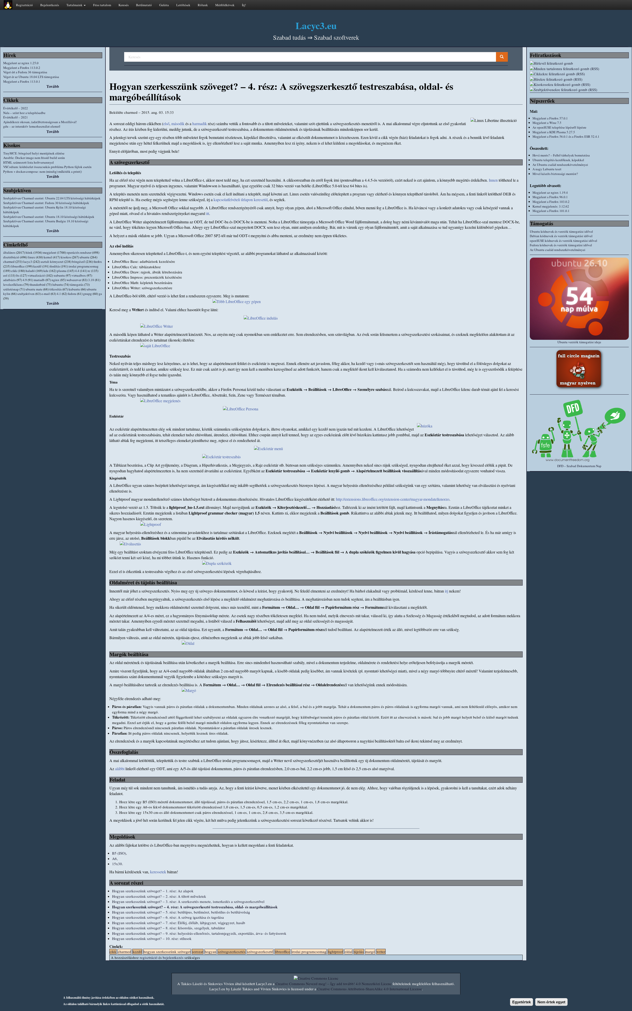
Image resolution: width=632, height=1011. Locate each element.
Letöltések (183, 5)
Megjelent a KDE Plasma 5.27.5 (554, 132)
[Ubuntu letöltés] (579, 299)
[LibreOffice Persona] (316, 409)
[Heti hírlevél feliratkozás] (579, 63)
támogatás (76, 284)
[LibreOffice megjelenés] (316, 401)
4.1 (59, 293)
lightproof (335, 951)
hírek (29, 252)
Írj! (244, 5)
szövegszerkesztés (231, 951)
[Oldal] (316, 643)
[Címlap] (8, 4)
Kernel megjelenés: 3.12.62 (551, 206)
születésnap (11, 289)
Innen (493, 180)
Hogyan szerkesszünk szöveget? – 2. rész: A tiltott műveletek (159, 896)
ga (100, 293)
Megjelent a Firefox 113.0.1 (21, 81)
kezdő (37, 266)
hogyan (210, 951)
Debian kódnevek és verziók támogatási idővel (561, 236)
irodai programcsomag (84, 266)
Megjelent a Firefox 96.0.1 (550, 197)
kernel (48, 257)
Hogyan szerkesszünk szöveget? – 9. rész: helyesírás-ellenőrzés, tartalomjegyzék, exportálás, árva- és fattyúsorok (199, 933)
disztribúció (11, 257)
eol (5, 275)
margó (370, 951)
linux (31, 257)
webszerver (73, 280)
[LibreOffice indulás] (316, 318)
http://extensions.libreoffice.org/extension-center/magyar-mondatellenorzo (392, 499)
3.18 (91, 280)
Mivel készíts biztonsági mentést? (555, 174)
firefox (98, 261)
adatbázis (9, 280)
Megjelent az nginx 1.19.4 (550, 192)
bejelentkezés (173, 957)
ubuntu (84, 257)
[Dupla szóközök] (316, 563)
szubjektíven (26, 293)
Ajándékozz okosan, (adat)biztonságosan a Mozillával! (40, 122)
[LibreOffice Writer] (316, 326)
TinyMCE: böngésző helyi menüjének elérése (33, 153)
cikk (14, 270)
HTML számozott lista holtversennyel (28, 162)
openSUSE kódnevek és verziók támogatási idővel (563, 240)
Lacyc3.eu (316, 25)
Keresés (123, 5)
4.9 (25, 280)
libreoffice (18, 266)
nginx (55, 280)
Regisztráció (24, 5)
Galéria (164, 5)
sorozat (197, 951)
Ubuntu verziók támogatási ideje (579, 342)
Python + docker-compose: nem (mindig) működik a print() (42, 171)
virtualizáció (36, 275)
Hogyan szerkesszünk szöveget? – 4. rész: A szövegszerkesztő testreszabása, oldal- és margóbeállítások (194, 907)
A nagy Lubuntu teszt (547, 169)
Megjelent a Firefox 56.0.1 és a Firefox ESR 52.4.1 (566, 136)
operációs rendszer (79, 252)
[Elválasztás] (316, 544)
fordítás (55, 266)
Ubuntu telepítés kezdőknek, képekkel (558, 160)
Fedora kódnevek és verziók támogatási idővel (561, 245)
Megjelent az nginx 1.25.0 (21, 63)
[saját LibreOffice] (316, 346)
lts (17, 275)
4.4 (77, 270)
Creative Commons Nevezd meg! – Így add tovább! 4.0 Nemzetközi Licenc (334, 983)
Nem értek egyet (551, 1002)
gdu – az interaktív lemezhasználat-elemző (31, 126)
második (177, 123)
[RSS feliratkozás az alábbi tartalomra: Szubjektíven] (579, 89)
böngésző (78, 261)
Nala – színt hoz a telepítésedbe (24, 113)
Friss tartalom (102, 5)
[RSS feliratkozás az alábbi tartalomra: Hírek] (579, 79)
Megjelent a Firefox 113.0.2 (21, 67)
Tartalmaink (74, 5)
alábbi (119, 768)
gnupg (87, 293)
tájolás (359, 951)
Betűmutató (144, 5)
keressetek (158, 871)
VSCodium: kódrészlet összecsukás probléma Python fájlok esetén (47, 167)
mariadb (39, 280)
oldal (348, 951)
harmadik (199, 123)
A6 (114, 858)
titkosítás (55, 289)
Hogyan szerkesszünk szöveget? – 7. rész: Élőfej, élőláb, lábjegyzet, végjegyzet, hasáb (178, 922)
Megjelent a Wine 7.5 (547, 122)
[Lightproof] (316, 524)
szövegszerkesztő (260, 951)
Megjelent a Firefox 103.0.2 (551, 201)
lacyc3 (27, 261)
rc (89, 270)
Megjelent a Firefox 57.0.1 (550, 118)
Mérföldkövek (225, 5)
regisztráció (149, 957)
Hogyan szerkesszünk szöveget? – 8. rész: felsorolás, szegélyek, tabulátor (168, 927)
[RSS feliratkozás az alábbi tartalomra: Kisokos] (579, 84)
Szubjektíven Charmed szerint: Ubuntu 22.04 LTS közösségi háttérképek (51, 198)
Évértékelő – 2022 (15, 108)
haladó (30, 270)
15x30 (117, 863)
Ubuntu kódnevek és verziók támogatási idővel (561, 231)
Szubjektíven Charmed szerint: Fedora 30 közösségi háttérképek (46, 203)
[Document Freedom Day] (579, 430)
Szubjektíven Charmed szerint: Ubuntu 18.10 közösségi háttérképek (48, 216)
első (166, 123)
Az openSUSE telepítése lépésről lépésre (559, 127)
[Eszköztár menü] (316, 449)
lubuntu (57, 284)
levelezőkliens (13, 284)
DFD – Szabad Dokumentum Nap (579, 466)
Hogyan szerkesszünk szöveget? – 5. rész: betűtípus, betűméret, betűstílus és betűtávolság (181, 912)
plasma (61, 270)
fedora (72, 293)
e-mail (45, 293)
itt (207, 213)
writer (380, 951)
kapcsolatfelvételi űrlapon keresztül (241, 199)
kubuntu (74, 289)
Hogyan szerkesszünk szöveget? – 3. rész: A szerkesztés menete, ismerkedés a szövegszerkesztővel (188, 901)
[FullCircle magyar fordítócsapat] (579, 369)
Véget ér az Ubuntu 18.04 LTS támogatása (31, 77)
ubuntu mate (34, 289)
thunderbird (37, 284)
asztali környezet (52, 261)
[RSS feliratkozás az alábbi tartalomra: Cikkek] (579, 73)
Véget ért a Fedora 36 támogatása (25, 72)
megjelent (49, 252)
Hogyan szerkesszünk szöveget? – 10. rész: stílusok (152, 938)
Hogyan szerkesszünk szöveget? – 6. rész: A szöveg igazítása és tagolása (168, 917)
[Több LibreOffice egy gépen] (316, 302)
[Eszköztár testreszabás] (316, 457)
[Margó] (316, 690)
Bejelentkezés (49, 5)
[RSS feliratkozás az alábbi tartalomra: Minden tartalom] (579, 68)
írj (446, 590)
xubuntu (59, 275)
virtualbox (79, 275)
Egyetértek (521, 1002)
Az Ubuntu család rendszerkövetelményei (560, 164)
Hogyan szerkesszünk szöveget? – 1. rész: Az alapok (153, 890)
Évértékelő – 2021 (15, 117)
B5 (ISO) (119, 853)
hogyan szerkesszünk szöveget (167, 951)
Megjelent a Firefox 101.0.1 (551, 211)
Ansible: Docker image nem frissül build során (34, 157)
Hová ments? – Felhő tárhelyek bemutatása (561, 155)
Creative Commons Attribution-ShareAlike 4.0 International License (369, 988)
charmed (9, 261)
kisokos (66, 257)
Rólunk (203, 5)
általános (9, 252)
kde (45, 270)
